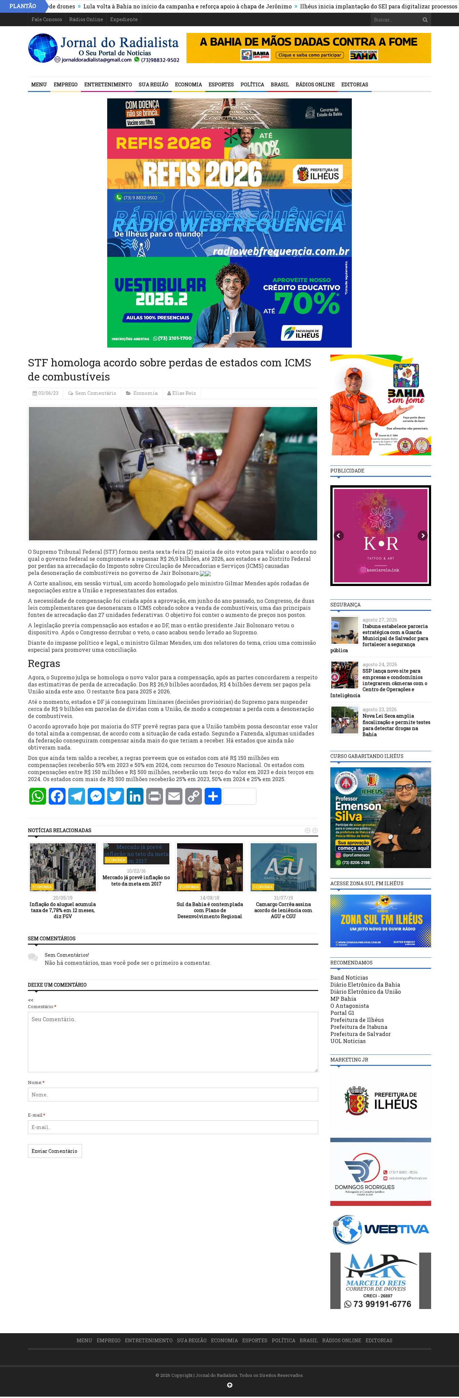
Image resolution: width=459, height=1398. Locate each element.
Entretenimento (108, 84)
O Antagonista (349, 1005)
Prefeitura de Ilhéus (357, 1019)
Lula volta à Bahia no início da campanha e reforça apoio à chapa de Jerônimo (146, 6)
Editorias (354, 84)
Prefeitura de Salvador (360, 1033)
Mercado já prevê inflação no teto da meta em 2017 (136, 880)
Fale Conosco (47, 19)
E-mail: (36, 1115)
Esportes (221, 84)
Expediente (124, 19)
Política (252, 84)
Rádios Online (86, 19)
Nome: (36, 1082)
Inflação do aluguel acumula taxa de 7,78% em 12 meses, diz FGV (63, 910)
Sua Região (153, 84)
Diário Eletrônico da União (365, 991)
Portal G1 (342, 1012)
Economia (188, 84)
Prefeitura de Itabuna (358, 1026)
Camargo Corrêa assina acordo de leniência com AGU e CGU (283, 910)
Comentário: (42, 1006)
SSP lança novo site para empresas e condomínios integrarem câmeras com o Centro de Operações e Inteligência (378, 683)
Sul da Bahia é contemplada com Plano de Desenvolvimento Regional (210, 910)
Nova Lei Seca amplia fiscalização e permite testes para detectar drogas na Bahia (396, 725)
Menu (39, 84)
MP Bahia (343, 998)
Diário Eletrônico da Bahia (365, 984)
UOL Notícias (348, 1040)
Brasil (280, 84)
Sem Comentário (95, 393)
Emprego (66, 84)
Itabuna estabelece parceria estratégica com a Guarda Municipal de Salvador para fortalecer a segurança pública (379, 638)
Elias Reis (184, 393)
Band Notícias (349, 977)
